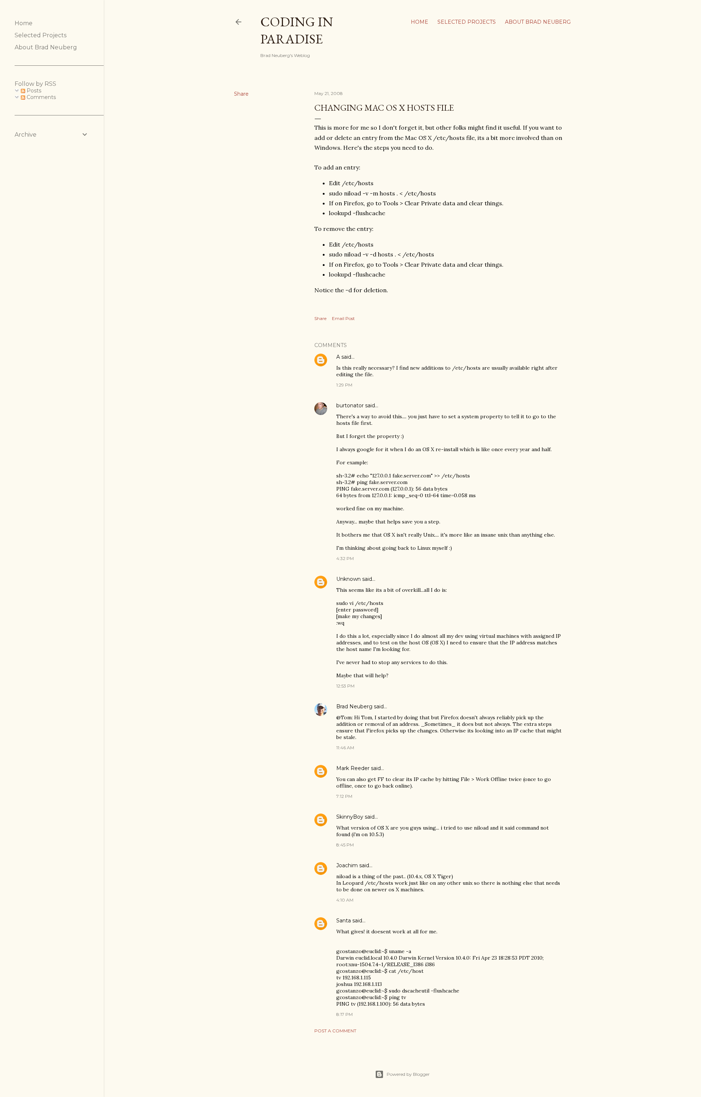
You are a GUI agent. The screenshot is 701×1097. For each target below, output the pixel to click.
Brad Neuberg (354, 706)
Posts (33, 90)
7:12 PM (344, 796)
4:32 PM (345, 558)
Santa (343, 920)
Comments (40, 97)
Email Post (343, 318)
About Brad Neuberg (538, 22)
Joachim (347, 865)
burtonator (350, 405)
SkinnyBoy (349, 817)
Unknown (348, 579)
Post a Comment (335, 1030)
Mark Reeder (352, 768)
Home (419, 22)
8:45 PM (345, 844)
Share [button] (241, 94)
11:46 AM (345, 747)
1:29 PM (344, 385)
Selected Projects (466, 22)
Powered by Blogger (408, 1074)
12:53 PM (345, 686)
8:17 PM (344, 1014)
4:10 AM (344, 900)
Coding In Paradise (296, 30)
